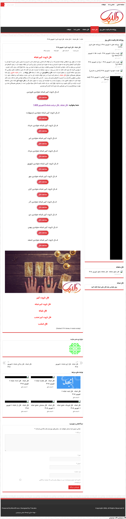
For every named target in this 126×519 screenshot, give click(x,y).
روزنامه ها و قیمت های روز (108, 29)
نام (79, 455)
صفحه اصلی (120, 4)
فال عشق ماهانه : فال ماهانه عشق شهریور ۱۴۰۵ (104, 271)
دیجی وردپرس (20, 512)
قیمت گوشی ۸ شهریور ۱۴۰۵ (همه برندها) (98, 78)
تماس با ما (111, 4)
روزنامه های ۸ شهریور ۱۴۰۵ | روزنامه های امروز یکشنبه (105, 45)
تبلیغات (104, 4)
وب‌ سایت (77, 472)
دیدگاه (78, 432)
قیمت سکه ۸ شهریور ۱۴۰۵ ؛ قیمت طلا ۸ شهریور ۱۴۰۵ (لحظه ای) (105, 54)
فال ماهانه (86, 29)
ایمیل (78, 463)
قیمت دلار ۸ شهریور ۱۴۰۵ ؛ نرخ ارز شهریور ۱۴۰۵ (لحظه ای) (105, 63)
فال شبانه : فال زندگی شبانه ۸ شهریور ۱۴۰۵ (19, 364)
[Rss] (39, 508)
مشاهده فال (43, 97)
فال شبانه (94, 29)
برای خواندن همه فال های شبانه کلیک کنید (104, 287)
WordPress (15, 508)
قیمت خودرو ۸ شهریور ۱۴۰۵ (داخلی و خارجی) (104, 70)
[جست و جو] (2, 4)
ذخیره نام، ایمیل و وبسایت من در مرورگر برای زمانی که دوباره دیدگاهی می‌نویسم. (59, 481)
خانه (81, 39)
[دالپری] (112, 17)
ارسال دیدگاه (47, 51)
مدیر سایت (76, 51)
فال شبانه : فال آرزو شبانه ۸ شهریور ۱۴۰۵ (66, 364)
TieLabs (33, 508)
